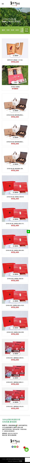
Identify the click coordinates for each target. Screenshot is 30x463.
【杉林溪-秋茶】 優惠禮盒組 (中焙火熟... (15, 406)
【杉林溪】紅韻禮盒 (15, 86)
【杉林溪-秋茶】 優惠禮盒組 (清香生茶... (15, 357)
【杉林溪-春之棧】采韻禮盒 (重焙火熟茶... (15, 250)
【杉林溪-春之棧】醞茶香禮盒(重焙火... (15, 115)
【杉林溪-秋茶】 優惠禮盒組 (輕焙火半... (15, 382)
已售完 (15, 82)
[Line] (15, 447)
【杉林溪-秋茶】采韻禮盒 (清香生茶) (15, 278)
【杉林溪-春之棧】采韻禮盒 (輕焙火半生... (15, 223)
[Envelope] (17, 447)
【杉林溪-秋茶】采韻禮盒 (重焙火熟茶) (15, 332)
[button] (3, 30)
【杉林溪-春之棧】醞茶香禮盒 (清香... (15, 168)
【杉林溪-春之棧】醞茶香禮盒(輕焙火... (15, 141)
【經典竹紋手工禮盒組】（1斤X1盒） (15, 60)
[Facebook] (13, 447)
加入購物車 (15, 55)
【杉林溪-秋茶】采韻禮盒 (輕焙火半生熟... (15, 305)
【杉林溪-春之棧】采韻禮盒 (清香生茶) (15, 196)
